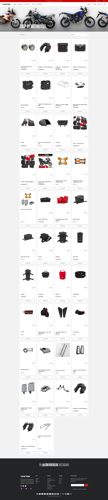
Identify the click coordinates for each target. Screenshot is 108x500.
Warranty (48, 481)
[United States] (21, 488)
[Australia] (24, 488)
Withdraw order (50, 488)
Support (95, 4)
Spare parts (39, 4)
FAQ (48, 482)
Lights (14, 4)
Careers (60, 480)
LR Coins (48, 484)
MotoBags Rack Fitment (51, 485)
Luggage (20, 4)
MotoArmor (27, 4)
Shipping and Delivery (51, 480)
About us (60, 478)
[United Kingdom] (31, 488)
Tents (33, 4)
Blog (60, 481)
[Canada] (26, 488)
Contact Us (49, 478)
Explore (89, 4)
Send (86, 485)
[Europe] (28, 488)
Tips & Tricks (49, 487)
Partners (60, 482)
